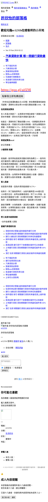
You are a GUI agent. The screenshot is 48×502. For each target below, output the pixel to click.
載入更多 (5, 356)
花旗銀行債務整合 (13, 77)
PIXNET (10, 467)
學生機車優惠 (11, 82)
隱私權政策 (41, 467)
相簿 (7, 41)
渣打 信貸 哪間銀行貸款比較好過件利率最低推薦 (26, 253)
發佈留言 (5, 370)
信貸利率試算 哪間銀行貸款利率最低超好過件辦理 (26, 234)
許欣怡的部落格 (14, 18)
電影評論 (19, 348)
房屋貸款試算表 (12, 71)
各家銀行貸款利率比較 (15, 80)
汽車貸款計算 (11, 69)
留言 (21, 341)
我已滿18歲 (6, 497)
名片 (7, 46)
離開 (13, 497)
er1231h (4, 328)
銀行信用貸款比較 (13, 261)
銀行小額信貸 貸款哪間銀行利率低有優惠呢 (23, 237)
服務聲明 (25, 469)
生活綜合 (20, 36)
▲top (3, 352)
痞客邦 (16, 341)
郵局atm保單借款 (12, 74)
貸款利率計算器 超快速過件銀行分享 (21, 231)
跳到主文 (4, 24)
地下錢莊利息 (11, 66)
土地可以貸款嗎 (12, 278)
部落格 (8, 43)
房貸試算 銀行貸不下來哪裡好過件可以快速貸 (24, 245)
